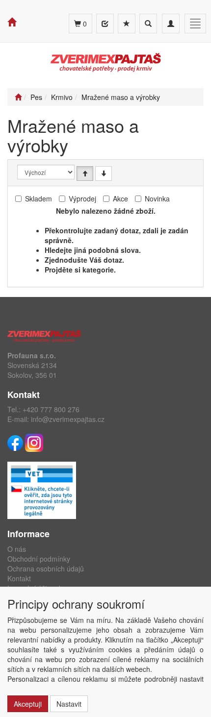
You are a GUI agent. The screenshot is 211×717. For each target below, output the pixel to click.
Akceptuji (28, 704)
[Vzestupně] (85, 173)
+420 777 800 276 (51, 409)
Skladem (38, 198)
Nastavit (68, 704)
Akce (120, 198)
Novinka (157, 198)
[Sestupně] (103, 173)
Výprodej (82, 198)
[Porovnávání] (105, 23)
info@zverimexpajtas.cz (68, 419)
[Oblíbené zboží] (126, 23)
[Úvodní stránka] (18, 97)
